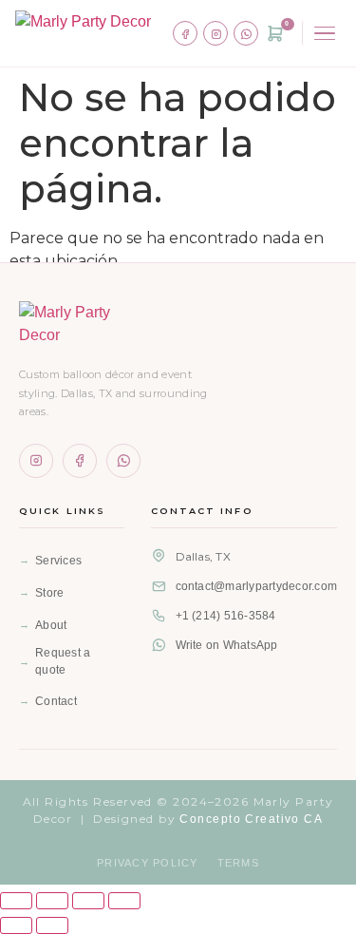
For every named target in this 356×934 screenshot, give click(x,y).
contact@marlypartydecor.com (256, 586)
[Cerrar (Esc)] (124, 900)
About (50, 625)
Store (49, 593)
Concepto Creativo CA (251, 819)
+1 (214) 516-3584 (226, 615)
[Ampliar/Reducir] (16, 900)
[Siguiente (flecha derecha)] (52, 925)
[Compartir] (88, 900)
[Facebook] (185, 33)
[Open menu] (321, 34)
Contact (56, 701)
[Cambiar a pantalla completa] (52, 900)
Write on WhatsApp (227, 645)
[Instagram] (215, 33)
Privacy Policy (147, 862)
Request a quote (62, 661)
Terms (238, 862)
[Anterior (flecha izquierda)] (16, 925)
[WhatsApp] (246, 33)
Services (58, 560)
